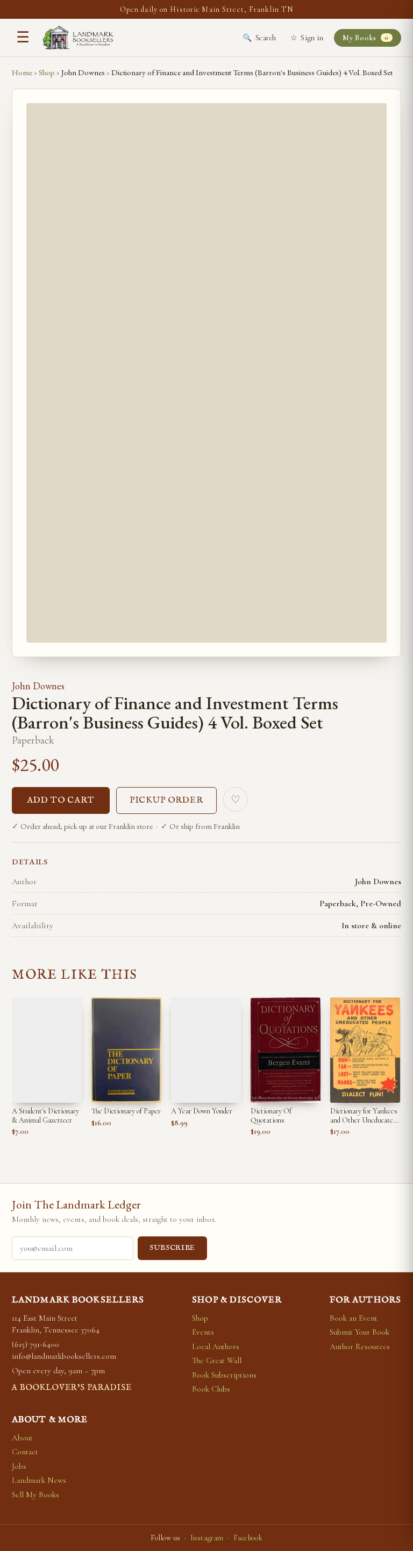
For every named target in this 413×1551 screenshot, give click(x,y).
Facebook (247, 1537)
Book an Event (354, 1318)
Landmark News (39, 1480)
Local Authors (215, 1346)
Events (203, 1332)
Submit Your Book (359, 1332)
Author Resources (360, 1346)
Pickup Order (167, 800)
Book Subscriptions (224, 1375)
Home (22, 72)
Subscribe (172, 1248)
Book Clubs (211, 1389)
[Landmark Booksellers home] (78, 37)
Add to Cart (61, 800)
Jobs (19, 1466)
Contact (25, 1452)
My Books (365, 37)
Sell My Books (35, 1494)
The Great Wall (216, 1360)
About (22, 1438)
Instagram (207, 1537)
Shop (47, 72)
